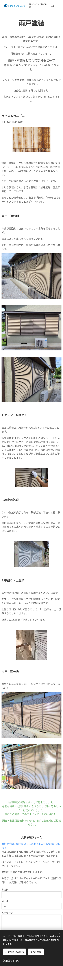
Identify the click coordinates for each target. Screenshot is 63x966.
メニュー (58, 6)
